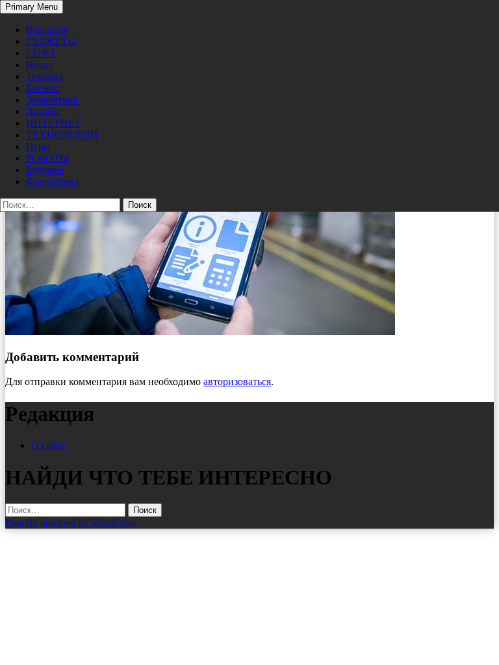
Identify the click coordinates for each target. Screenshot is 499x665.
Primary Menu (31, 7)
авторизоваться (237, 381)
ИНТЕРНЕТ (53, 123)
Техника (44, 76)
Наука (39, 64)
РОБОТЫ (47, 158)
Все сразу (47, 29)
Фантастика (52, 181)
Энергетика (52, 99)
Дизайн (42, 111)
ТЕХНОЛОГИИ (62, 134)
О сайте (48, 445)
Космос (42, 88)
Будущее (45, 169)
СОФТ (41, 52)
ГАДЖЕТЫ (51, 41)
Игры (38, 146)
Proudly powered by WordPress (70, 522)
